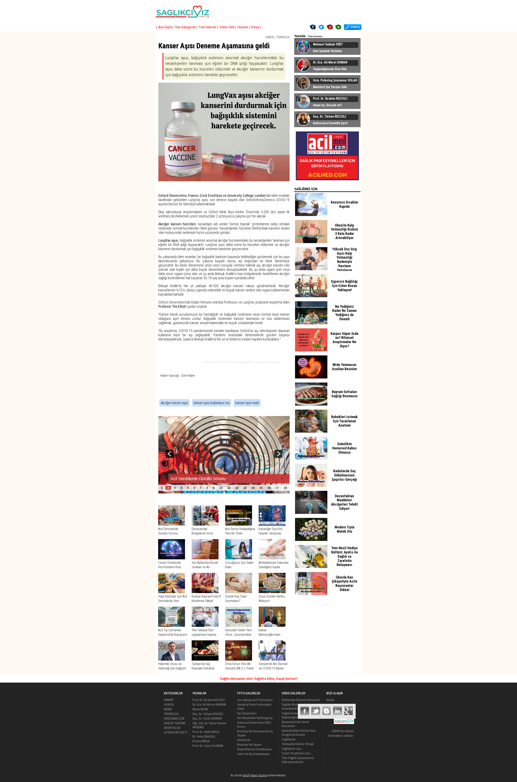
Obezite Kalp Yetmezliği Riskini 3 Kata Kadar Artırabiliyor (344, 231)
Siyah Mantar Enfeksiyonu (254, 749)
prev (169, 454)
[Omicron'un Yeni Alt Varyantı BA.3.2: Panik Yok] (238, 659)
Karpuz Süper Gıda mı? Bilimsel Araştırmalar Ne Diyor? (344, 339)
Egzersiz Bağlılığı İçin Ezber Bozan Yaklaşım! (344, 285)
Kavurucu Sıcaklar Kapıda (344, 204)
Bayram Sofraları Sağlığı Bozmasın (344, 394)
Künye (330, 700)
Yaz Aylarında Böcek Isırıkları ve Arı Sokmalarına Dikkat (205, 567)
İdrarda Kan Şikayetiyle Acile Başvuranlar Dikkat (344, 583)
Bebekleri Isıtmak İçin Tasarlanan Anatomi (344, 421)
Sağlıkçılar (289, 739)
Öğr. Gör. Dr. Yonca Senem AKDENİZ (209, 725)
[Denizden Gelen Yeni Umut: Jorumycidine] (238, 626)
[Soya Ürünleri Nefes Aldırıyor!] (272, 592)
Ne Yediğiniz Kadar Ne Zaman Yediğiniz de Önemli (344, 312)
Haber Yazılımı (264, 780)
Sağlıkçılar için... (292, 748)
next (278, 454)
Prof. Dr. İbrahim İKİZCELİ (208, 700)
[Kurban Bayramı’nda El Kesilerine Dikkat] (205, 592)
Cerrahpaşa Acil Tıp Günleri (255, 700)
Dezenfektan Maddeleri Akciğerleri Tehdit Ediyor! (344, 502)
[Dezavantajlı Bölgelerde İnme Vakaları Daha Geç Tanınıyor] (205, 524)
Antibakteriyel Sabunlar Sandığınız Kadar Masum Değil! (274, 567)
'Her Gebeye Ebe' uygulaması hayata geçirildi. (204, 634)
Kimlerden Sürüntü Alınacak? (301, 700)
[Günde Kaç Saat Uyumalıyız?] (238, 592)
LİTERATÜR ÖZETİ (175, 732)
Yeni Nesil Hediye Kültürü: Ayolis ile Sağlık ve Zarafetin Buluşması (344, 556)
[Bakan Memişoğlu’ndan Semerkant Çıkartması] (272, 626)
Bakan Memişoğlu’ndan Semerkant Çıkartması (273, 634)
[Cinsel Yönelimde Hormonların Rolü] (171, 558)
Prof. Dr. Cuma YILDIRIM (207, 745)
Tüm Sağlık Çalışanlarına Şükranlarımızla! (298, 760)
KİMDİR (168, 700)
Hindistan (243, 740)
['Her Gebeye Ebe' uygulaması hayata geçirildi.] (205, 626)
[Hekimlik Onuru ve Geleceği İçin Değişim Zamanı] (171, 659)
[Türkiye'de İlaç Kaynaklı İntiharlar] (205, 659)
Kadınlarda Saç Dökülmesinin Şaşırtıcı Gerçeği (344, 475)
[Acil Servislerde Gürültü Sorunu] (171, 524)
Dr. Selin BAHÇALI (203, 736)
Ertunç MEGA (201, 741)
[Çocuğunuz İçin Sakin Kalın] (238, 558)
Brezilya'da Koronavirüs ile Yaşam (255, 733)
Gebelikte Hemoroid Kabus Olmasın (344, 448)
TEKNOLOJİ (283, 37)
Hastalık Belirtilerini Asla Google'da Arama (298, 732)
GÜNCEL (270, 37)
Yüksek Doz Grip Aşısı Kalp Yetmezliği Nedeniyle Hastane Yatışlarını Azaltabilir (344, 261)
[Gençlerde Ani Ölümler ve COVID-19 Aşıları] (272, 659)
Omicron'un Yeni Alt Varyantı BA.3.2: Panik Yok (239, 668)
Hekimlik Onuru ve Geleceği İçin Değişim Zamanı (172, 668)
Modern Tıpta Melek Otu (344, 529)
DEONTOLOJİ (172, 727)
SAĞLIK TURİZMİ (174, 723)
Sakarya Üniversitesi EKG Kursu (254, 724)
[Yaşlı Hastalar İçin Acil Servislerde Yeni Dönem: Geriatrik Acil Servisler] (171, 592)
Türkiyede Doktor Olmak (297, 744)
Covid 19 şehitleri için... (297, 753)
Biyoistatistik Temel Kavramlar (295, 724)
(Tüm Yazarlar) (315, 36)
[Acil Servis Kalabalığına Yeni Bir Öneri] (238, 524)
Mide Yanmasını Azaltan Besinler (344, 367)
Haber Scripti (251, 780)
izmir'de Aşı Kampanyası (253, 753)
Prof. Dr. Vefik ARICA (205, 731)
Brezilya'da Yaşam (249, 744)
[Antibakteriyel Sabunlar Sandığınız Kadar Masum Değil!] (272, 558)
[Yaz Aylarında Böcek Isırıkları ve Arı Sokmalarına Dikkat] (205, 558)
